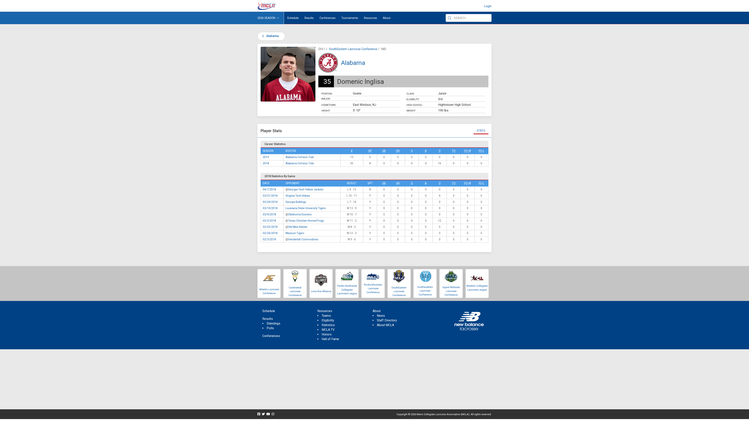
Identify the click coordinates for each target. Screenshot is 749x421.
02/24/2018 (270, 233)
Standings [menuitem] (273, 323)
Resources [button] (370, 17)
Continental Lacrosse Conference (295, 291)
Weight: (411, 110)
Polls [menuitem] (270, 328)
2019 (266, 157)
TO (453, 150)
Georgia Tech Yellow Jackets (305, 189)
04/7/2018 (269, 189)
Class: (410, 93)
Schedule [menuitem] (293, 17)
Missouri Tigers (295, 233)
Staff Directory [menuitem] (387, 320)
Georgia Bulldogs (296, 201)
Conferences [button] (327, 17)
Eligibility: (413, 99)
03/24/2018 (270, 201)
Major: (326, 98)
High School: (414, 104)
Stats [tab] (481, 130)
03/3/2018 (269, 220)
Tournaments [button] (349, 17)
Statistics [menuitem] (328, 325)
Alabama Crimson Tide (300, 157)
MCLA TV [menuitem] (328, 330)
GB (384, 150)
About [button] (386, 17)
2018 (266, 163)
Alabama (272, 36)
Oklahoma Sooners (300, 214)
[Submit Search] (449, 18)
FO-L (481, 150)
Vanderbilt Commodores (303, 239)
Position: (327, 93)
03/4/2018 (269, 214)
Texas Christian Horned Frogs (306, 220)
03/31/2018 (270, 195)
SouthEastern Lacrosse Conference (353, 49)
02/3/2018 (269, 239)
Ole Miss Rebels (297, 226)
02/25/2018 (270, 226)
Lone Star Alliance (321, 291)
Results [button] (309, 17)
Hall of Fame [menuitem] (330, 339)
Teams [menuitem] (326, 316)
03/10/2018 (270, 208)
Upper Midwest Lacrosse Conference (451, 291)
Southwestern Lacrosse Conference (425, 291)
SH (398, 150)
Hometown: (328, 104)
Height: (326, 110)
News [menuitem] (381, 316)
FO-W (467, 150)
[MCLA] (267, 6)
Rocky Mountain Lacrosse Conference (373, 288)
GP (370, 150)
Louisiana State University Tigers (306, 208)
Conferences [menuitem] (271, 336)
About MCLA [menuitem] (385, 325)
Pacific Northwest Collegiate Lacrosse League (347, 289)
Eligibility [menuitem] (328, 320)
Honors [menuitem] (327, 334)
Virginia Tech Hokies (298, 195)
